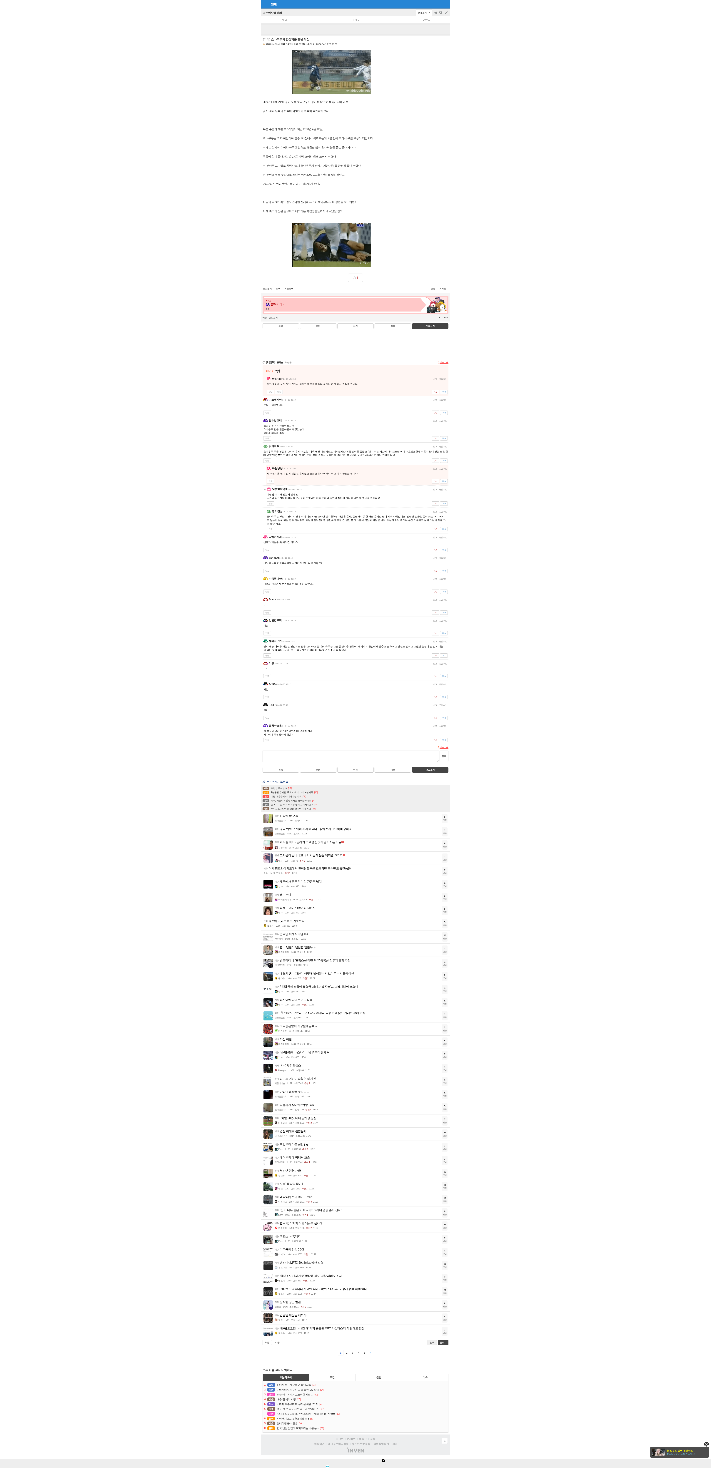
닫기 (706, 1444)
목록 (280, 326)
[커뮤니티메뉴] (264, 4)
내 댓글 (356, 19)
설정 (372, 1438)
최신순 (288, 362)
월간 (378, 1377)
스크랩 (442, 289)
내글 (284, 19)
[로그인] (439, 4)
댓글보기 (430, 770)
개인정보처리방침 (338, 1443)
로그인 (340, 1438)
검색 (441, 14)
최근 (267, 1342)
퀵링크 (363, 1438)
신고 (278, 289)
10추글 (426, 19)
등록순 (280, 362)
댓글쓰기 (430, 326)
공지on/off (435, 14)
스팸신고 (288, 289)
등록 (444, 756)
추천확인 (267, 289)
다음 (393, 326)
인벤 (274, 4)
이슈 (425, 1377)
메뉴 (265, 317)
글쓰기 (446, 13)
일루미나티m (272, 44)
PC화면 (351, 1438)
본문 (318, 326)
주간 (332, 1377)
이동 (279, 392)
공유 (433, 289)
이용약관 (319, 1443)
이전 (355, 326)
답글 (270, 392)
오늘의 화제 (286, 1377)
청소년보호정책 (361, 1443)
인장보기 (273, 317)
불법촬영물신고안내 (385, 1443)
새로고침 (444, 362)
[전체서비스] (446, 4)
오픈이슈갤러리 (272, 12)
